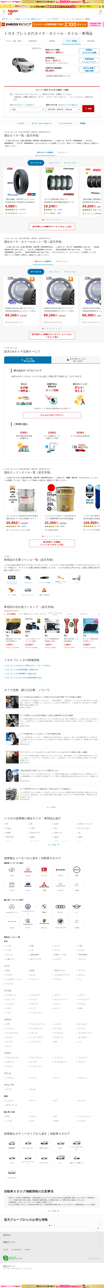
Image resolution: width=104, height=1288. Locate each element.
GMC (81, 1008)
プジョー (33, 1078)
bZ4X (56, 824)
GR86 (8, 833)
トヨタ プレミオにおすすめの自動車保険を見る (23, 678)
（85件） (62, 526)
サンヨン (82, 1101)
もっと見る (51, 807)
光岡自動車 (34, 955)
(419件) (53, 647)
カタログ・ (13, 41)
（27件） (100, 210)
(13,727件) (16, 647)
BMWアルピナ (60, 970)
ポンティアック (60, 999)
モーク (8, 1046)
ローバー (82, 1028)
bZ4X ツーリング (85, 824)
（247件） (22, 210)
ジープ (32, 1008)
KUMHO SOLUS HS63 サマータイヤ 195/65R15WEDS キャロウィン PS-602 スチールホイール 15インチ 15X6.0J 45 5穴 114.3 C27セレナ (21, 309)
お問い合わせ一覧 (16, 1268)
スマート (82, 970)
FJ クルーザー (84, 828)
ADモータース (11, 1105)
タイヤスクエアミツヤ (15, 322)
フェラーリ (83, 1058)
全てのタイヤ (62, 152)
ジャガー (57, 1024)
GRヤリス (58, 833)
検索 (90, 109)
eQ (55, 828)
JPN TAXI (9, 837)
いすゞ (32, 950)
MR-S (56, 837)
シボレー (82, 995)
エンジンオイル (66, 123)
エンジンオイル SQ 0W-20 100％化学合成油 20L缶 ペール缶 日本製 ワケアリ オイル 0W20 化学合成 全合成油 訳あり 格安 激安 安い (22, 517)
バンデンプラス (36, 1037)
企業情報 (5, 1249)
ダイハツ (9, 955)
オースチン (83, 1037)
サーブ (8, 1089)
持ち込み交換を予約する (52, 415)
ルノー (57, 1078)
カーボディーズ (85, 1033)
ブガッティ (83, 1078)
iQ (79, 833)
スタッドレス (54, 163)
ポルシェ (82, 975)
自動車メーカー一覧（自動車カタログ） (29, 19)
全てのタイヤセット (62, 261)
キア (56, 1101)
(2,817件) (93, 647)
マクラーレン (59, 1037)
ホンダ (57, 946)
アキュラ (82, 959)
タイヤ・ (71, 41)
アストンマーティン (38, 1024)
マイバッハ (34, 979)
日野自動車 (83, 955)
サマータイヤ (36, 163)
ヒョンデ (9, 1101)
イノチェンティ (36, 1066)
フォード (33, 999)
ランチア (33, 1062)
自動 (91, 41)
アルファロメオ (12, 1058)
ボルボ (32, 1089)
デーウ (32, 1101)
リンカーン (10, 1004)
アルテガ (9, 984)
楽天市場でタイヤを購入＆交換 (78, 360)
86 (7, 824)
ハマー (8, 1013)
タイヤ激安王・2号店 (53, 213)
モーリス (9, 1042)
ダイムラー (83, 1024)
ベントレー (10, 1028)
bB (31, 824)
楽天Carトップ (7, 19)
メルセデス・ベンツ (14, 979)
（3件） (99, 526)
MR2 (80, 837)
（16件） (60, 210)
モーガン (9, 1037)
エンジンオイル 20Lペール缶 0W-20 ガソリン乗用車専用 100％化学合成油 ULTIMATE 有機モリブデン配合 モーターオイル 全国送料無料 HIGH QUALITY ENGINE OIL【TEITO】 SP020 (61, 517)
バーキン (9, 1121)
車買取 (32, 41)
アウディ (9, 975)
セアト (32, 1121)
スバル (57, 950)
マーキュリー (84, 999)
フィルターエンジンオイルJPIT (19, 530)
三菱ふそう (10, 959)
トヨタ (8, 946)
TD (55, 1116)
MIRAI (32, 837)
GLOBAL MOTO (52, 530)
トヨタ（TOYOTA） (52, 19)
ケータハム (58, 1033)
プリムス (82, 1004)
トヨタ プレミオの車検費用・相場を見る (20, 674)
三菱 (80, 946)
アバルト (9, 1066)
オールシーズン (70, 163)
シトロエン (10, 1078)
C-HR (32, 828)
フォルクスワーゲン (62, 975)
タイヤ (21, 123)
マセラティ (10, 1062)
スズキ (81, 950)
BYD (7, 1116)
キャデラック (11, 995)
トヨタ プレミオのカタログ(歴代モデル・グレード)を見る (27, 666)
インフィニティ (36, 1013)
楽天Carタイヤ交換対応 (45, 152)
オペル (32, 975)
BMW (32, 970)
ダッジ (57, 1008)
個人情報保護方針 (16, 1249)
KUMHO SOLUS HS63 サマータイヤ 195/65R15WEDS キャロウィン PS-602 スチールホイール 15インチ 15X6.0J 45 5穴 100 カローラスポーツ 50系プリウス (59, 309)
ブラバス (57, 979)
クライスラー (35, 995)
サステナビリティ (28, 1268)
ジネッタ (33, 1033)
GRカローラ (35, 833)
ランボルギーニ (60, 1062)
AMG (8, 970)
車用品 (82, 123)
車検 (52, 41)
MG (55, 1042)
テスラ (8, 1008)
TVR (7, 1024)
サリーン (57, 1004)
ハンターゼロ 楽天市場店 (94, 530)
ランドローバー (36, 1028)
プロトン (33, 1116)
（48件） (24, 526)
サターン (57, 995)
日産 (32, 946)
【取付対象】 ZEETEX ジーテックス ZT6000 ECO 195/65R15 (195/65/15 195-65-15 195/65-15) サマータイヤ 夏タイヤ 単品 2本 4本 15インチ (20, 201)
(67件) (72, 647)
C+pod (8, 828)
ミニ (80, 979)
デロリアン (34, 1004)
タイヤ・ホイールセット (41, 123)
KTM (56, 1121)
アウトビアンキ (36, 1058)
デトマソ (82, 1062)
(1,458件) (34, 647)
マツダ (8, 950)
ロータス (57, 1028)
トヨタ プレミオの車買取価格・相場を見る (21, 670)
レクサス (57, 959)
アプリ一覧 (6, 1268)
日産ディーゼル (60, 955)
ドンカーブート (85, 1116)
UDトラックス (35, 959)
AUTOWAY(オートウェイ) (16, 213)
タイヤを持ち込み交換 (29, 360)
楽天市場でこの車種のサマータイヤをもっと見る (52, 227)
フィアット (58, 1058)
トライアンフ (35, 1042)
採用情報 (27, 1249)
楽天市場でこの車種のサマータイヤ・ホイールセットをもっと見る (52, 335)
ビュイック (10, 999)
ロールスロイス (12, 1033)
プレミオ (66, 19)
